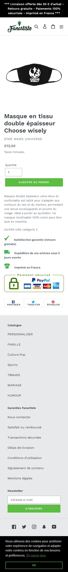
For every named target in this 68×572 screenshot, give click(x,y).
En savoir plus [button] (36, 555)
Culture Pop (16, 354)
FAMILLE (14, 344)
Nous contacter (19, 417)
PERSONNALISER (20, 334)
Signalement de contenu (26, 468)
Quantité (10, 165)
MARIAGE (15, 385)
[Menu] (61, 26)
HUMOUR (14, 395)
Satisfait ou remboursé (24, 427)
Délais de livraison (21, 447)
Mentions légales (20, 478)
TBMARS (14, 375)
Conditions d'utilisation (25, 458)
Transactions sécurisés (24, 437)
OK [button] (34, 565)
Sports (12, 365)
